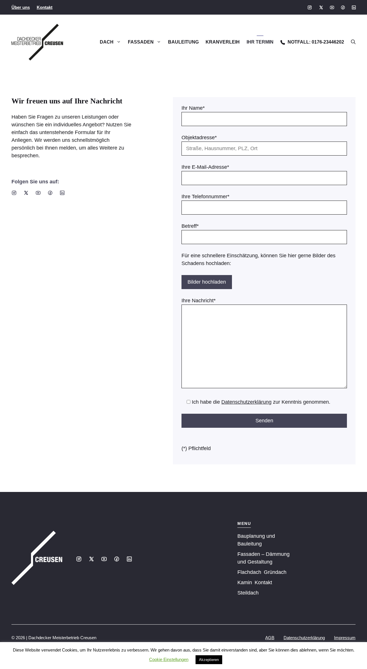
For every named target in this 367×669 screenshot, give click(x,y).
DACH (107, 42)
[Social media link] (309, 7)
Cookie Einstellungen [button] (168, 659)
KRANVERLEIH (223, 42)
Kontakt (44, 7)
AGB (269, 637)
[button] (352, 42)
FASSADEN (141, 42)
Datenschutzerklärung (246, 402)
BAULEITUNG (183, 42)
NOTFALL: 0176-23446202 (315, 42)
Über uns (20, 7)
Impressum (345, 637)
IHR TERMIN (260, 42)
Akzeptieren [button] (209, 660)
